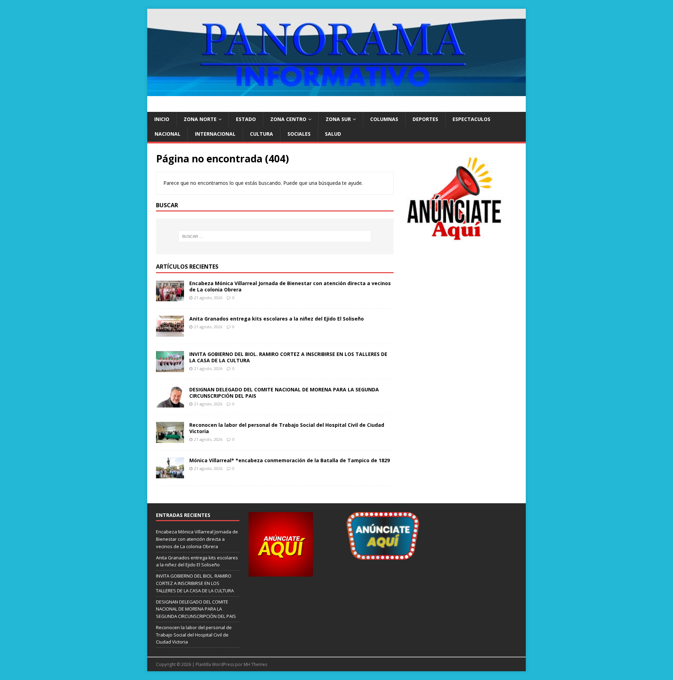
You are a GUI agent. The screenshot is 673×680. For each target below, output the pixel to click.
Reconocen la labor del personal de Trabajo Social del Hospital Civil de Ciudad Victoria (286, 428)
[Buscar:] (275, 236)
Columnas (384, 119)
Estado (246, 119)
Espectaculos (471, 119)
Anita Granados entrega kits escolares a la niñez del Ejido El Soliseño (276, 318)
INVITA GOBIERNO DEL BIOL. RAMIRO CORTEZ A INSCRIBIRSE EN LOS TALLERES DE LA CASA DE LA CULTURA (288, 357)
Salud (333, 133)
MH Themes (255, 664)
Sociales (299, 133)
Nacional (168, 133)
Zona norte (200, 119)
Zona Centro (288, 119)
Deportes (425, 119)
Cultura (261, 133)
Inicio (161, 119)
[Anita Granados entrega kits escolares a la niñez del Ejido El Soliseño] (170, 332)
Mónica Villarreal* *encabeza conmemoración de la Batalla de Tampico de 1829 (289, 460)
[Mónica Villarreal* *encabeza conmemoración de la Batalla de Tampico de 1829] (170, 474)
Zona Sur (338, 119)
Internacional (215, 133)
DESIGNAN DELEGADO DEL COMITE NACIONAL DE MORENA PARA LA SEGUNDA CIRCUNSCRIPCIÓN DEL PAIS (284, 392)
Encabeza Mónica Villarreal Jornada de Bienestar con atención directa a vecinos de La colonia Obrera (290, 286)
